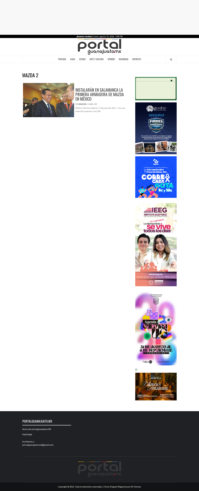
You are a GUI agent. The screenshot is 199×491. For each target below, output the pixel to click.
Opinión (111, 59)
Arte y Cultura (97, 59)
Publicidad (27, 434)
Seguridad (123, 59)
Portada (62, 59)
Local (72, 59)
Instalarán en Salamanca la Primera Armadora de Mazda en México (99, 94)
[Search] (171, 59)
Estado (82, 59)
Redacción (83, 104)
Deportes (136, 59)
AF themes (136, 486)
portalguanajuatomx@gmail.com (37, 444)
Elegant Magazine (118, 486)
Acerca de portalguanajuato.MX (36, 429)
